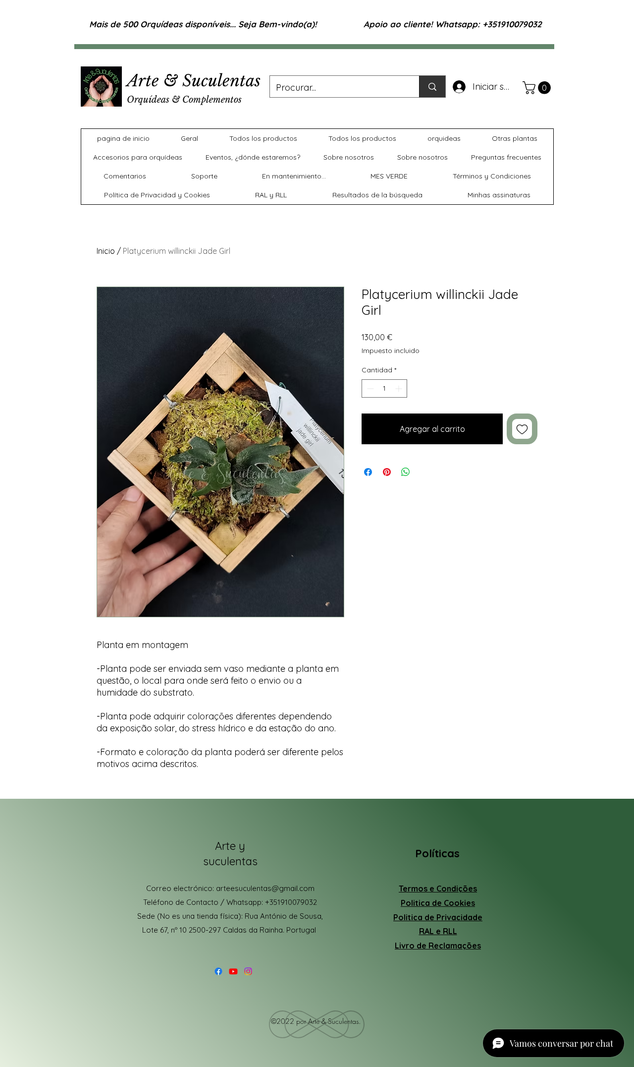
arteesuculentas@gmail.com (265, 888)
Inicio (106, 251)
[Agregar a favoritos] (522, 429)
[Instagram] (248, 971)
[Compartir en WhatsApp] (406, 472)
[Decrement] (369, 388)
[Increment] (399, 388)
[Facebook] (218, 971)
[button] (538, 87)
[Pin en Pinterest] (387, 472)
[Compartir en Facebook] (368, 472)
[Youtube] (233, 971)
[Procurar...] (432, 86)
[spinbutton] (384, 388)
